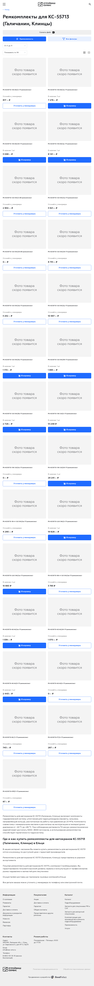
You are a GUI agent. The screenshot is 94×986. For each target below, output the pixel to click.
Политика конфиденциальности (45, 969)
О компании (7, 899)
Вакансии (6, 922)
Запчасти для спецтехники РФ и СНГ (77, 907)
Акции (36, 899)
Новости (6, 919)
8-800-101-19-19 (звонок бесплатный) (12, 957)
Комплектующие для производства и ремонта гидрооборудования (74, 919)
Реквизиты (7, 903)
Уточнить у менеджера (24, 106)
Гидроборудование (72, 903)
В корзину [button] (71, 106)
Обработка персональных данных (76, 969)
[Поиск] (89, 4)
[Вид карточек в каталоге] (84, 52)
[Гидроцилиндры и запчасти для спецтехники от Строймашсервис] (47, 4)
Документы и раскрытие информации (12, 914)
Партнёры (7, 926)
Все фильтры (71, 39)
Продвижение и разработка (39, 977)
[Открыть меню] (4, 4)
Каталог (68, 899)
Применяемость (26, 39)
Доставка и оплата (10, 910)
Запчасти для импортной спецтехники (74, 913)
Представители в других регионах (43, 914)
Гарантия (6, 906)
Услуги (67, 928)
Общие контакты (40, 910)
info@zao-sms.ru (9, 950)
